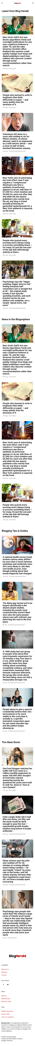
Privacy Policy (5, 1014)
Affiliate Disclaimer (7, 1011)
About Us (4, 996)
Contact (4, 975)
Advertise (4, 972)
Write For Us (5, 969)
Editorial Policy (5, 999)
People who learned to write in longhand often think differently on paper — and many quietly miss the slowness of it (17, 100)
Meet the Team (6, 1001)
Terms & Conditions (7, 1017)
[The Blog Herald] (17, 3)
